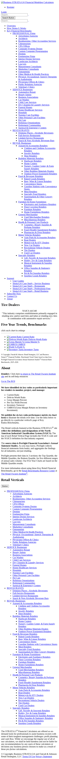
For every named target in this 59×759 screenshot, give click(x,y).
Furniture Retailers (32, 209)
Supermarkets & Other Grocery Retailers (36, 652)
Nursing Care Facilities (28, 115)
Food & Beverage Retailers (30, 176)
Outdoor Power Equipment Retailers (40, 174)
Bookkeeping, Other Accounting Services (37, 41)
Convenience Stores (33, 184)
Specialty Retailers (26, 255)
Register (10, 7)
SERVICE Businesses (23, 89)
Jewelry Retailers (32, 153)
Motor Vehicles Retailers (29, 235)
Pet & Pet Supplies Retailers (36, 273)
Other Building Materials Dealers (39, 171)
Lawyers (22, 64)
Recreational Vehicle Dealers (37, 248)
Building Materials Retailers (31, 158)
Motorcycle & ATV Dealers (36, 242)
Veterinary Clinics (26, 87)
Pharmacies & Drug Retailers (37, 232)
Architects (22, 38)
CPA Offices (24, 46)
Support (10, 278)
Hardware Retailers (33, 161)
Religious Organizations (29, 122)
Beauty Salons (24, 94)
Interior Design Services (29, 59)
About (10, 299)
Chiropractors (24, 43)
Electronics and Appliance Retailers (40, 204)
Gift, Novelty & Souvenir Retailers (40, 258)
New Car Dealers (32, 245)
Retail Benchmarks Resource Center (38, 471)
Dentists (22, 54)
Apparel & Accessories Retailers (33, 145)
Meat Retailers (30, 191)
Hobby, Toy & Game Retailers (38, 260)
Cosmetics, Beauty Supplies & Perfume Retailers (38, 226)
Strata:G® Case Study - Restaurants (29, 286)
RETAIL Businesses (22, 143)
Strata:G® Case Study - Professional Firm (31, 288)
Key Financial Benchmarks (19, 31)
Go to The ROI (8, 381)
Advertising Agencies (28, 36)
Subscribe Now (14, 293)
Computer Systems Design (30, 48)
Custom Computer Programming (33, 51)
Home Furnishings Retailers (36, 212)
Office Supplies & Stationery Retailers (35, 718)
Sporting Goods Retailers (35, 276)
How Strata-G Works (16, 28)
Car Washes (23, 100)
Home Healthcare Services (30, 110)
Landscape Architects (28, 61)
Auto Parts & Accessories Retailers (40, 237)
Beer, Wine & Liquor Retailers (38, 181)
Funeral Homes (25, 107)
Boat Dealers (30, 240)
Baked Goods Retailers (34, 179)
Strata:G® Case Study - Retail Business (30, 291)
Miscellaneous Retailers (34, 219)
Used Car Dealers (32, 253)
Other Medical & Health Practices (33, 74)
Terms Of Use (28, 756)
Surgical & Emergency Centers (32, 128)
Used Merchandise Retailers (36, 217)
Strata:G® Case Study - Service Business (31, 283)
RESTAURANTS (21, 130)
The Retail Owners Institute (14, 474)
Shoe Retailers (30, 156)
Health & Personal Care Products (33, 222)
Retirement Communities (29, 125)
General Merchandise (28, 214)
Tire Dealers (29, 250)
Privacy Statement (44, 756)
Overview (11, 26)
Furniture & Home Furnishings (32, 202)
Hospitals (22, 112)
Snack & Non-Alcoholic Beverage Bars (36, 140)
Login (4, 12)
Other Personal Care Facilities (31, 117)
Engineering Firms (26, 56)
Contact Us (12, 296)
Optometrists (24, 71)
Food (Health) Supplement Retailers (40, 230)
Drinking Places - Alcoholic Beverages (35, 133)
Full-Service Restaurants (29, 135)
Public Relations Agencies (30, 84)
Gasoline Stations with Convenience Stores (37, 644)
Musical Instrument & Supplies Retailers (36, 715)
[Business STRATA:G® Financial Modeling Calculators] (27, 2)
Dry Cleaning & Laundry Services (33, 105)
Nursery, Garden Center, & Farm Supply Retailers (39, 167)
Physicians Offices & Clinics (31, 82)
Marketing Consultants (28, 69)
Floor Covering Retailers (35, 207)
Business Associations (28, 97)
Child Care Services (27, 102)
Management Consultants (29, 66)
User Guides (18, 281)
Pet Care (22, 120)
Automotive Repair (27, 92)
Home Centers (30, 163)
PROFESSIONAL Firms (24, 33)
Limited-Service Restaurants (31, 138)
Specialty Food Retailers (35, 194)
